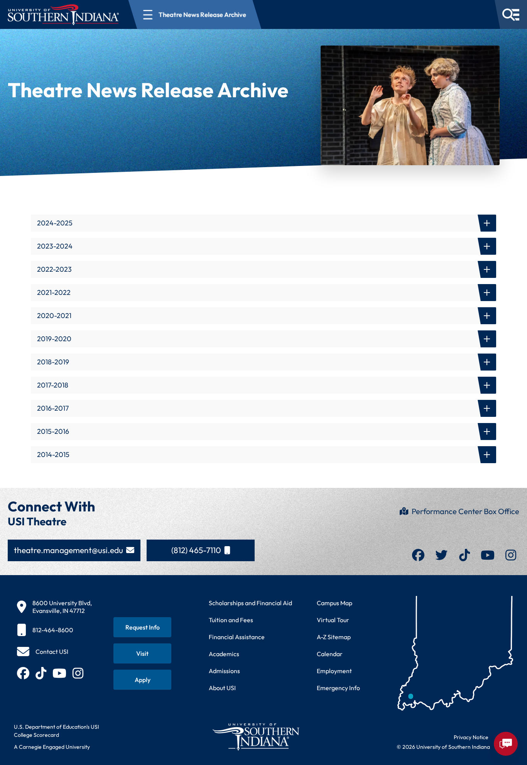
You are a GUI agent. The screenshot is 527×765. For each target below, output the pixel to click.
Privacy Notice (471, 737)
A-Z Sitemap (334, 637)
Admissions (224, 671)
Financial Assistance (237, 637)
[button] (263, 223)
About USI (222, 688)
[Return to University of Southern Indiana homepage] (256, 736)
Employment (334, 671)
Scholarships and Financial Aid (250, 603)
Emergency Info (338, 688)
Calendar (330, 654)
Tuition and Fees (231, 620)
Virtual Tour (333, 620)
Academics (224, 654)
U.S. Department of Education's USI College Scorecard (56, 730)
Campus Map (334, 603)
